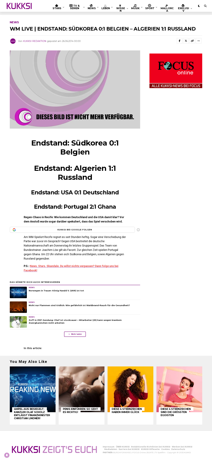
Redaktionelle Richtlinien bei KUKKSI (150, 447)
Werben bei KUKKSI (182, 447)
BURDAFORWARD (122, 452)
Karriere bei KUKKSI (129, 449)
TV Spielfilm (160, 452)
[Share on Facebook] (179, 41)
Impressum (108, 447)
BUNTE (150, 452)
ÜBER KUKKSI (123, 447)
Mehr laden (76, 334)
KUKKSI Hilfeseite (150, 449)
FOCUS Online (139, 452)
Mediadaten (110, 449)
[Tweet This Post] (186, 41)
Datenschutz (178, 449)
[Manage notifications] (6, 455)
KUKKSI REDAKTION (34, 41)
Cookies (165, 449)
